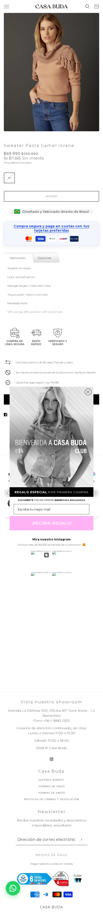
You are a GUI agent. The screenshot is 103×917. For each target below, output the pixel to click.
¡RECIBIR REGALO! (51, 523)
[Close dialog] (88, 392)
